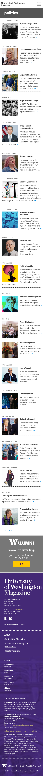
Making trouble (26, 266)
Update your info (12, 651)
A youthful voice (27, 322)
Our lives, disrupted (28, 182)
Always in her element (29, 509)
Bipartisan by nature (28, 24)
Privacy (16, 624)
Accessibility (8, 624)
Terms (23, 624)
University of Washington (21, 765)
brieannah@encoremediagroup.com (18, 725)
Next (10, 530)
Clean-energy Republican (30, 49)
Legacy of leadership (28, 75)
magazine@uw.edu (16, 609)
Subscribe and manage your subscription (20, 731)
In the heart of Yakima (29, 445)
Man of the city (26, 368)
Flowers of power (27, 343)
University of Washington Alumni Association (21, 542)
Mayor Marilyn (26, 470)
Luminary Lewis (26, 394)
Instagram (11, 618)
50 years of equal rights (29, 101)
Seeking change (26, 156)
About (7, 635)
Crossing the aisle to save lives (14, 496)
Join (21, 564)
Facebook (6, 618)
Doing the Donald (27, 419)
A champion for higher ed (30, 297)
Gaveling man (25, 240)
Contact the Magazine (14, 639)
